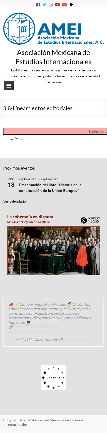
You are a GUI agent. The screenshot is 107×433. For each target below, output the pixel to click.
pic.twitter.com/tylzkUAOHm (33, 331)
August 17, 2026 (77, 339)
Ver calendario (14, 201)
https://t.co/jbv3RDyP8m (36, 326)
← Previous (19, 138)
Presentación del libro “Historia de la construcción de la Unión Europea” (50, 187)
